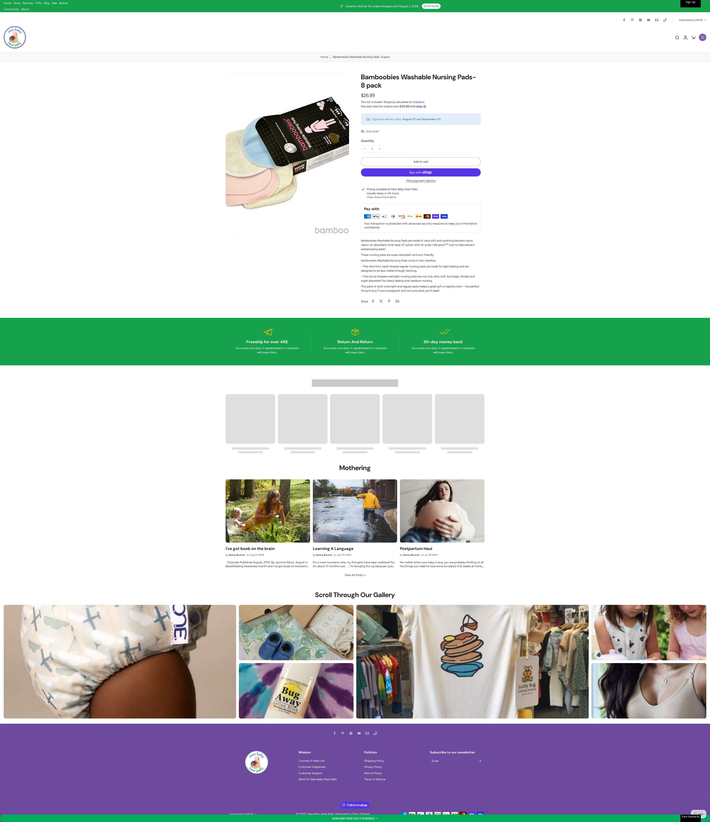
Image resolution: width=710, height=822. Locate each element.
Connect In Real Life (311, 760)
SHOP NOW (431, 6)
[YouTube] (649, 20)
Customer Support (310, 773)
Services (28, 3)
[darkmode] (702, 37)
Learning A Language (333, 548)
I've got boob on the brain (250, 548)
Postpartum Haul (416, 548)
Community (11, 9)
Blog (47, 3)
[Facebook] (624, 20)
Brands (63, 3)
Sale (54, 3)
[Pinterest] (632, 20)
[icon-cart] (693, 37)
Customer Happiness (312, 767)
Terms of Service (374, 779)
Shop (17, 3)
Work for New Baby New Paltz (318, 779)
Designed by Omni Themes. (352, 814)
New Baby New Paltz (320, 814)
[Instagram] (640, 20)
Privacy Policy (373, 767)
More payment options (420, 180)
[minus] (364, 149)
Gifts (38, 3)
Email (435, 761)
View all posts (353, 575)
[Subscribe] (480, 761)
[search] (677, 37)
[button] (355, 818)
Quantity (367, 141)
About (25, 9)
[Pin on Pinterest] (389, 301)
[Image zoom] (287, 155)
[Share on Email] (397, 301)
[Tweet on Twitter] (381, 301)
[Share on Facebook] (373, 301)
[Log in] (685, 37)
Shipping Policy (374, 760)
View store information (381, 197)
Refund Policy (373, 773)
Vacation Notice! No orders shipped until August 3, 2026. (383, 6)
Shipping (389, 102)
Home (7, 3)
